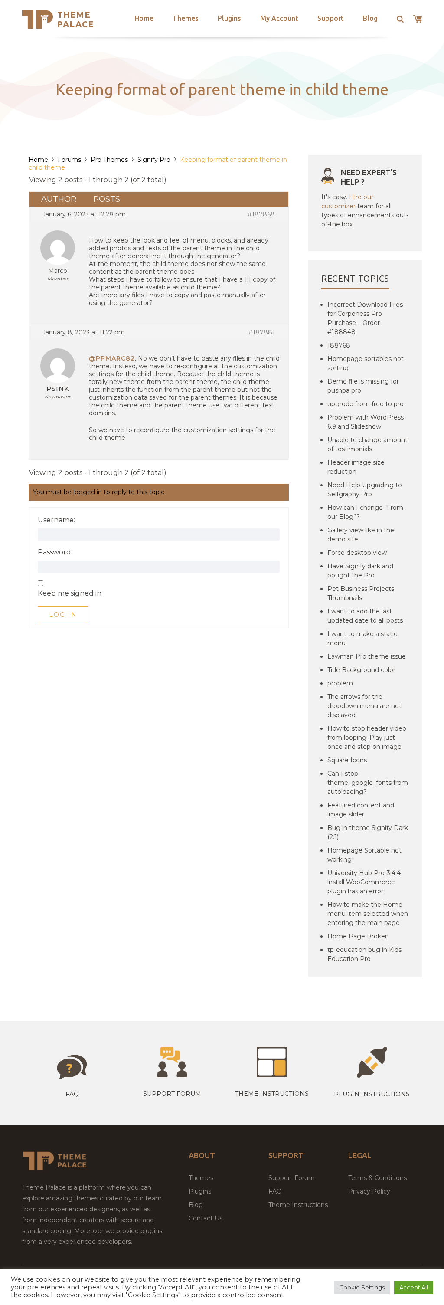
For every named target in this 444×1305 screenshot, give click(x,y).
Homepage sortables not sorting (365, 363)
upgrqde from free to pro (365, 404)
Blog (370, 18)
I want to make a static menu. (362, 638)
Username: (56, 520)
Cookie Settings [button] (362, 1287)
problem (340, 683)
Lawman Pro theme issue (366, 656)
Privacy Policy (369, 1191)
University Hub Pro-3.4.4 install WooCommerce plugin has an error (364, 882)
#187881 (261, 332)
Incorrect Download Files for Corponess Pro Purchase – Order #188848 (365, 318)
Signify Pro (153, 160)
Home (143, 18)
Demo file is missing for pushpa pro (363, 385)
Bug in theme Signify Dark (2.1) (367, 832)
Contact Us (205, 1218)
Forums (69, 160)
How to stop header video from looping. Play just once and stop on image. (366, 738)
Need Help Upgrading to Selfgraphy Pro (364, 489)
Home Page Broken (358, 936)
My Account (279, 18)
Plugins (229, 18)
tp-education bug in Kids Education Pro (364, 954)
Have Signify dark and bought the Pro (360, 570)
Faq (72, 1094)
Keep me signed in (69, 593)
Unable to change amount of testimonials (367, 444)
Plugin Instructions (372, 1094)
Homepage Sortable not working (364, 854)
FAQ (275, 1191)
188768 (338, 345)
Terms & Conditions (377, 1178)
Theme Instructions (298, 1205)
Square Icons (347, 760)
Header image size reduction (356, 467)
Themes (186, 18)
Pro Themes (109, 160)
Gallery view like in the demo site (360, 534)
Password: (55, 552)
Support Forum (172, 1094)
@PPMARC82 (112, 358)
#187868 (261, 214)
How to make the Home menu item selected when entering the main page (367, 914)
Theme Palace (75, 19)
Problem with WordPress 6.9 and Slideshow (365, 421)
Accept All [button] (413, 1287)
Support (330, 18)
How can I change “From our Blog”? (365, 512)
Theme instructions (272, 1094)
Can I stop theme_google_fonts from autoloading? (367, 783)
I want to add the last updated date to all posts (365, 615)
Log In (63, 615)
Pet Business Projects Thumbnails (360, 593)
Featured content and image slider (360, 809)
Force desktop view (357, 553)
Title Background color (361, 670)
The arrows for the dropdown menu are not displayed (364, 706)
